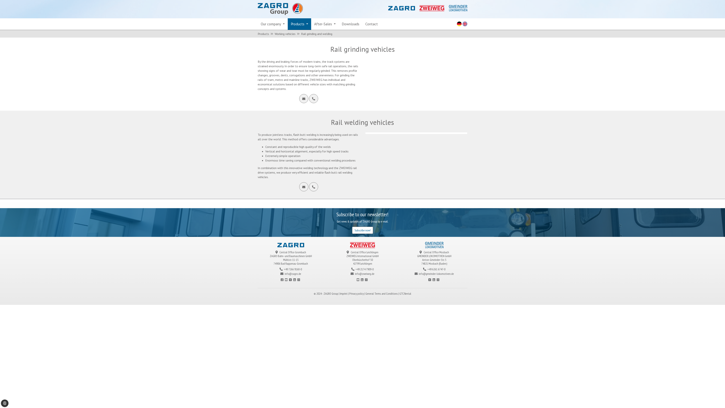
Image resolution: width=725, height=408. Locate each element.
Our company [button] (271, 24)
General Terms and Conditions (382, 293)
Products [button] (298, 24)
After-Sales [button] (323, 24)
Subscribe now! (363, 230)
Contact (371, 24)
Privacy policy (356, 293)
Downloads (350, 24)
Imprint (344, 293)
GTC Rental (405, 293)
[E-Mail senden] (303, 98)
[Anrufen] (313, 98)
